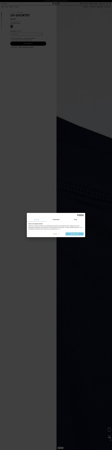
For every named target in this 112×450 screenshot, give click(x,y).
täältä (79, 227)
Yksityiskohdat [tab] (56, 219)
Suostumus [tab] (36, 219)
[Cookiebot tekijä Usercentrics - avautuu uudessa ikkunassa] (78, 215)
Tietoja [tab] (75, 219)
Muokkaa (55, 233)
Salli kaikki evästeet (74, 233)
